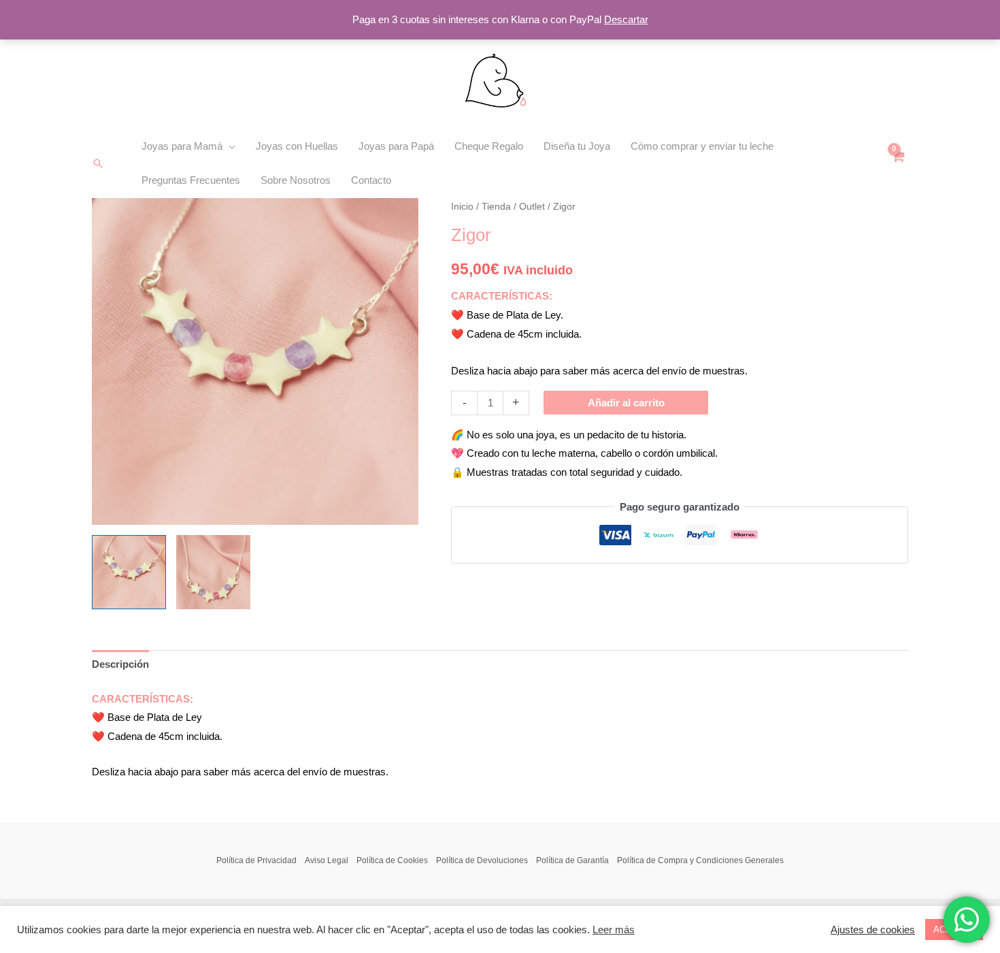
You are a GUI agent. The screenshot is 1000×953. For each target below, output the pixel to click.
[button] (98, 163)
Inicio (462, 206)
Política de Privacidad (256, 860)
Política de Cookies (392, 860)
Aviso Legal (326, 860)
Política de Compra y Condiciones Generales (700, 860)
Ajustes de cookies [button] (873, 929)
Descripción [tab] (120, 664)
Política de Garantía (572, 860)
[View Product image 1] (129, 572)
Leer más (614, 929)
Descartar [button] (626, 19)
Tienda (496, 206)
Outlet (532, 206)
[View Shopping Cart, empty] (897, 164)
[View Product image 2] (213, 572)
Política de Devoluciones (482, 860)
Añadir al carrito (626, 402)
